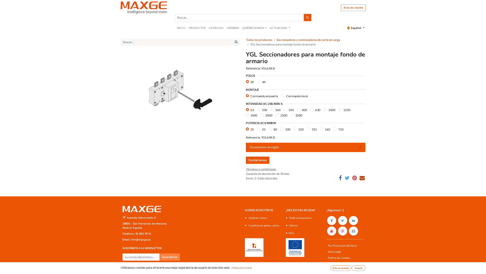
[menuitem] (181, 27)
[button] (169, 257)
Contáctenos (257, 160)
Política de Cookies (242, 267)
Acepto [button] (359, 268)
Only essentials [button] (340, 268)
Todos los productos (259, 39)
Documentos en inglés (264, 147)
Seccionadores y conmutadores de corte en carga (308, 39)
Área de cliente (353, 8)
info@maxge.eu (141, 239)
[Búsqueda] (307, 17)
